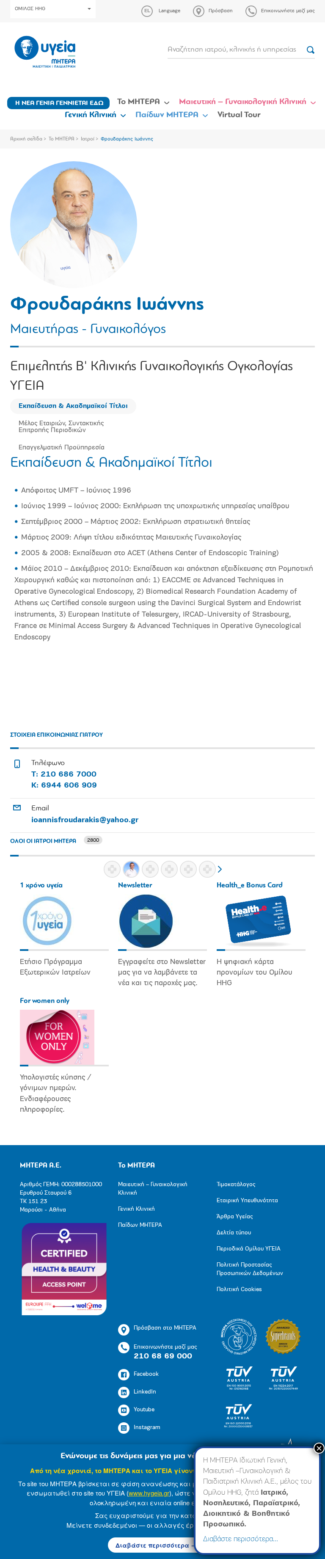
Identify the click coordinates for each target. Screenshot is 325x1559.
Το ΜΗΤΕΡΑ (138, 102)
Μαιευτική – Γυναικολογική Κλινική (242, 102)
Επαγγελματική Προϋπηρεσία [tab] (62, 447)
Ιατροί (87, 139)
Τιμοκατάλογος (236, 1185)
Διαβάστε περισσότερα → (156, 1545)
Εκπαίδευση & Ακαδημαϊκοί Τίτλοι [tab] (73, 406)
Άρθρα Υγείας (235, 1217)
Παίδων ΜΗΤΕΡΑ (166, 115)
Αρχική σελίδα (26, 139)
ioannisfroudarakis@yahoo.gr (84, 820)
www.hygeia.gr (149, 1492)
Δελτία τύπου (234, 1233)
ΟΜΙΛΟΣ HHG (30, 8)
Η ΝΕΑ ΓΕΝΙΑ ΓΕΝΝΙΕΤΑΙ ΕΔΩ (59, 103)
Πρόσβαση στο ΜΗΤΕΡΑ (165, 1328)
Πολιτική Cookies (239, 1289)
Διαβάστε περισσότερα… (240, 1539)
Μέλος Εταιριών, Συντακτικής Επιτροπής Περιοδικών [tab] (61, 427)
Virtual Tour (239, 115)
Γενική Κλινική (90, 115)
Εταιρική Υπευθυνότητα (247, 1201)
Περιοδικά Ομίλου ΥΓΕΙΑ (249, 1249)
